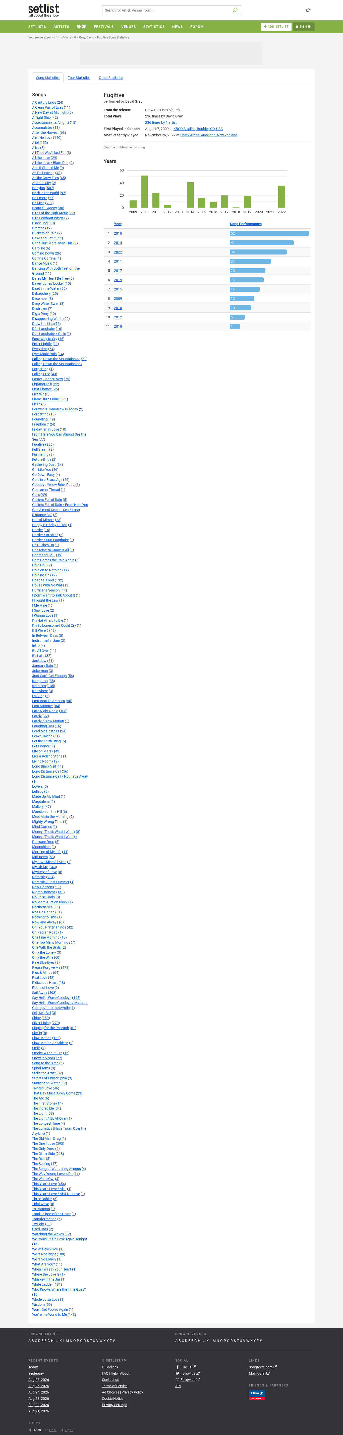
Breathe (38, 228)
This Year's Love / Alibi (49, 1189)
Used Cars (40, 1229)
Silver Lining (41, 1023)
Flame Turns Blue (45, 399)
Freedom (39, 424)
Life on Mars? (42, 751)
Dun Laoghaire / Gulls (49, 334)
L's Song (38, 696)
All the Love (41, 158)
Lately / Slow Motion (48, 721)
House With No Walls (48, 585)
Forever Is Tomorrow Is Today (55, 409)
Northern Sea (42, 907)
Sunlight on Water (46, 1083)
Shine (36, 1018)
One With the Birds (46, 947)
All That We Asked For (49, 153)
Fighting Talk (42, 384)
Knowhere (40, 691)
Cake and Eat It (44, 238)
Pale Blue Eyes (43, 962)
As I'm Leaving (43, 173)
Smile (36, 1048)
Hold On (38, 565)
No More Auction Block (50, 902)
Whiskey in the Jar (46, 1279)
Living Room (41, 761)
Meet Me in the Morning (50, 817)
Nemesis (38, 877)
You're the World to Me (49, 1315)
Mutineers (40, 857)
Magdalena (41, 801)
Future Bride (41, 459)
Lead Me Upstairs (45, 731)
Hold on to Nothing (47, 570)
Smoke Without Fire (47, 1053)
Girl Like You (41, 470)
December (40, 299)
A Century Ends (44, 102)
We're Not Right (44, 1254)
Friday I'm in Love (45, 429)
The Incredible (43, 1108)
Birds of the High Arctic (50, 213)
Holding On (40, 575)
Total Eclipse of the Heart (51, 1214)
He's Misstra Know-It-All (50, 550)
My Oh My (40, 867)
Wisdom (38, 1304)
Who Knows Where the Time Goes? (59, 1289)
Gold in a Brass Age (47, 480)
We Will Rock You (45, 1249)
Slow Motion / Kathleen (50, 1043)
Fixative (38, 394)
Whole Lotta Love (45, 1299)
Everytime (39, 349)
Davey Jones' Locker (48, 283)
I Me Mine (39, 605)
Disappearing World (47, 319)
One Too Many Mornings (51, 942)
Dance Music (42, 263)
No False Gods (43, 897)
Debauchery (41, 293)
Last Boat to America (48, 701)
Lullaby (37, 791)
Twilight (38, 1224)
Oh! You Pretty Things (49, 927)
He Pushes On (43, 545)
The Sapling (41, 1164)
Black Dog (40, 223)
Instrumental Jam (46, 641)
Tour (79, 78)
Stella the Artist (44, 1073)
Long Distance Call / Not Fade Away (60, 776)
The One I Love (43, 1144)
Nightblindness (43, 892)
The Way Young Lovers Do (52, 1174)
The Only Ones (43, 1149)
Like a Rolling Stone (47, 756)
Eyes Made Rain (44, 354)
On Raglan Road (45, 932)
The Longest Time (46, 1123)
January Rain (42, 666)
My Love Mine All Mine (49, 862)
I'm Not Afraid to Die (47, 620)
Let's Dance (41, 746)
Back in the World (45, 193)
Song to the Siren (45, 1063)
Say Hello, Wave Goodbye (51, 998)
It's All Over (40, 651)
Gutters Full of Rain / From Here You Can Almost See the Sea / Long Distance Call (60, 510)
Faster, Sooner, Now (47, 379)
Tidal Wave (40, 1204)
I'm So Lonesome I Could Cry (54, 625)
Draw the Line (42, 324)
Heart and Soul (43, 555)
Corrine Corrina (44, 258)
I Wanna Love (42, 615)
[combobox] (171, 10)
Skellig (37, 1033)
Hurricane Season (46, 590)
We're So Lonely (44, 1259)
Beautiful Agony (44, 208)
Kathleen (39, 686)
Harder (37, 530)
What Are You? (43, 1264)
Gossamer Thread (46, 490)
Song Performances (246, 224)
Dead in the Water (46, 288)
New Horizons (43, 887)
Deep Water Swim (45, 304)
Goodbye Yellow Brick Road (53, 485)
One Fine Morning (46, 937)
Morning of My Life (46, 852)
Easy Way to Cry (44, 339)
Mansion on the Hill (47, 812)
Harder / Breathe (45, 535)
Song (48, 78)
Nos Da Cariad (43, 912)
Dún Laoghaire (43, 329)
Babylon (38, 188)
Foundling (40, 419)
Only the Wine (42, 957)
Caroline (38, 248)
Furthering (40, 454)
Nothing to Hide (44, 917)
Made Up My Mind (46, 796)
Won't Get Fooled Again (50, 1309)
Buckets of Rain (44, 233)
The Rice (38, 1159)
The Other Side (43, 1154)
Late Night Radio (45, 711)
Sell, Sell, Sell (41, 1013)
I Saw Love (40, 610)
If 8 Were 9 (40, 630)
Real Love (39, 978)
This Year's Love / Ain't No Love (56, 1194)
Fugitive (38, 444)
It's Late (38, 656)
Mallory (38, 807)
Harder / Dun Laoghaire (50, 540)
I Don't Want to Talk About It (53, 595)
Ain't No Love (42, 138)
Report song (137, 147)
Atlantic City (41, 183)
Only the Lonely (44, 952)
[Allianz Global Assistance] (257, 1394)
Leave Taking (42, 736)
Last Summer (42, 706)
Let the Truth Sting (46, 741)
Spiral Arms (41, 1068)
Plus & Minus (42, 972)
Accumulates (42, 127)
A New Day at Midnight (50, 112)
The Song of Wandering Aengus (56, 1169)
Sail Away (39, 993)
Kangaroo (40, 681)
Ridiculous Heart (45, 983)
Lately (37, 716)
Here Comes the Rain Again (53, 560)
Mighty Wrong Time (47, 822)
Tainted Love (42, 1088)
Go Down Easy (43, 475)
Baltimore (39, 198)
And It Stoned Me (45, 168)
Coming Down (43, 253)
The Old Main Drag (46, 1138)
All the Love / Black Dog (50, 163)
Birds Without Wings (48, 218)
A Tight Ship (41, 117)
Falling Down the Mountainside (56, 359)
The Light (39, 1113)
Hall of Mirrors (43, 520)
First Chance (42, 389)
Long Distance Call (46, 771)
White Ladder (42, 1284)
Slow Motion (41, 1038)
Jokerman (40, 671)
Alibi (35, 143)
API (178, 1386)
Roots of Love (43, 988)
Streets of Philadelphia (49, 1078)
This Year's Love (44, 1184)
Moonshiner (41, 847)
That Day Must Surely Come (53, 1093)
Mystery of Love (44, 872)
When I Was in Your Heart (51, 1269)
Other (111, 78)
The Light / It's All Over (49, 1118)
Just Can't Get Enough (49, 676)
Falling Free (41, 374)
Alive (35, 148)
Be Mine (38, 203)
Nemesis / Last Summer (50, 882)
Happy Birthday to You (49, 525)
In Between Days (45, 636)
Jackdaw (39, 661)
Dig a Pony (40, 314)
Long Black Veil (44, 766)
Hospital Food (43, 580)
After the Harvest (45, 133)
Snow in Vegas (43, 1058)
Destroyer (39, 309)
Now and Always (45, 922)
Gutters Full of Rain (47, 500)
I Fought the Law (45, 600)
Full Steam (40, 449)
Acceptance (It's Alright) (50, 122)
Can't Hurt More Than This (52, 243)
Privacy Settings (114, 1405)
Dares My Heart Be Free (50, 278)
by (161, 122)
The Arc (38, 1098)
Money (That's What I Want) (53, 832)
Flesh (36, 404)
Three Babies (42, 1199)
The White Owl (43, 1179)
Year (118, 224)
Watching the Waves (48, 1234)
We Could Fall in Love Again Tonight (59, 1239)
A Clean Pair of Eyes (47, 107)
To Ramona (41, 1209)
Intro (36, 646)
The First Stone (43, 1103)
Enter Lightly (42, 344)
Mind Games (42, 827)
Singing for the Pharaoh (50, 1028)
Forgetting (40, 414)
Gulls (36, 495)
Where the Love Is (46, 1274)
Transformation (44, 1219)
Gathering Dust (44, 464)
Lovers (37, 786)
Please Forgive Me (46, 967)
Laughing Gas (43, 726)
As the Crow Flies (45, 178)
